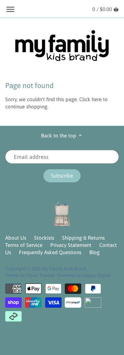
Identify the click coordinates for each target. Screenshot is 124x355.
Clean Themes (40, 275)
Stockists (44, 238)
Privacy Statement (70, 245)
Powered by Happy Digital (84, 275)
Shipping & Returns (83, 238)
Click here (90, 99)
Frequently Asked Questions (50, 252)
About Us (15, 238)
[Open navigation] (10, 9)
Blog (94, 252)
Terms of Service (23, 245)
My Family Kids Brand (64, 268)
